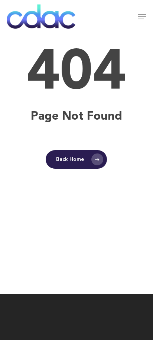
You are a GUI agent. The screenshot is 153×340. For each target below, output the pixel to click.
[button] (142, 16)
